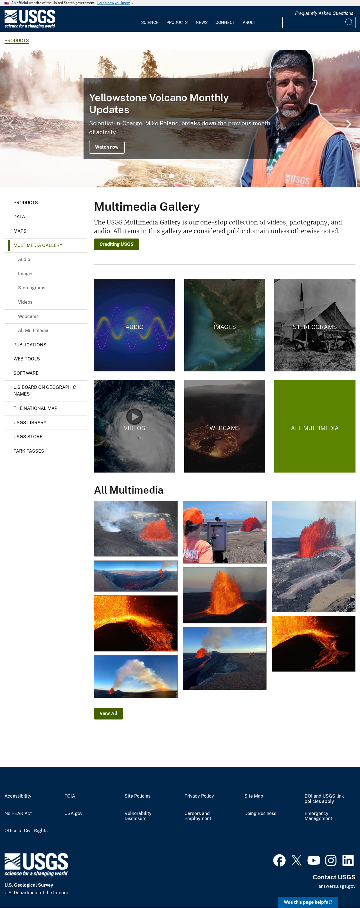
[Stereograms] (315, 325)
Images (25, 273)
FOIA (69, 796)
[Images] (225, 325)
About (249, 22)
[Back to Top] (339, 888)
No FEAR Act (18, 813)
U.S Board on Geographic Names (45, 391)
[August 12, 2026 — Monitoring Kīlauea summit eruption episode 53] (225, 659)
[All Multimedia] (315, 426)
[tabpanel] (180, 118)
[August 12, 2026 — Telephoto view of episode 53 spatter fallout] (136, 623)
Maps (20, 231)
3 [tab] (180, 175)
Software (26, 373)
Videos (25, 302)
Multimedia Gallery (38, 245)
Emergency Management (318, 816)
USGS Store (28, 436)
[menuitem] (150, 19)
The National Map (35, 408)
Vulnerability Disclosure (138, 816)
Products (177, 22)
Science (150, 22)
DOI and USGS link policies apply (324, 799)
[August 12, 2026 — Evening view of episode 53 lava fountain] (225, 595)
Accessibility (18, 796)
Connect (225, 22)
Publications (30, 345)
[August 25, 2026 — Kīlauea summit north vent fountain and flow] (314, 557)
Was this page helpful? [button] (308, 902)
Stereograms (31, 287)
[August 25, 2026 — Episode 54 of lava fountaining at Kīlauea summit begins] (136, 529)
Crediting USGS (117, 244)
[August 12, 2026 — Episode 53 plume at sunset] (136, 677)
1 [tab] (163, 175)
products (16, 40)
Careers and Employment (197, 816)
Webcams (28, 316)
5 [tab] (196, 175)
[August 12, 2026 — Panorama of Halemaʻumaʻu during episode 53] (136, 576)
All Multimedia (33, 330)
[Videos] (134, 426)
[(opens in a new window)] (279, 859)
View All (108, 713)
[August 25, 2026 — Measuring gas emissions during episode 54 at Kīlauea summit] (225, 532)
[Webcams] (225, 426)
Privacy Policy (199, 796)
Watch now (107, 147)
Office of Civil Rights (26, 830)
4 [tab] (188, 175)
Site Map (253, 796)
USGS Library (30, 422)
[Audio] (134, 325)
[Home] (29, 27)
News (202, 22)
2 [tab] (171, 175)
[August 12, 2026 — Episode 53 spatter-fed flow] (314, 644)
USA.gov (73, 813)
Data (19, 216)
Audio (24, 259)
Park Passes (29, 451)
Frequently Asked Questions (324, 13)
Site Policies (137, 796)
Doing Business (260, 813)
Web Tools (27, 359)
